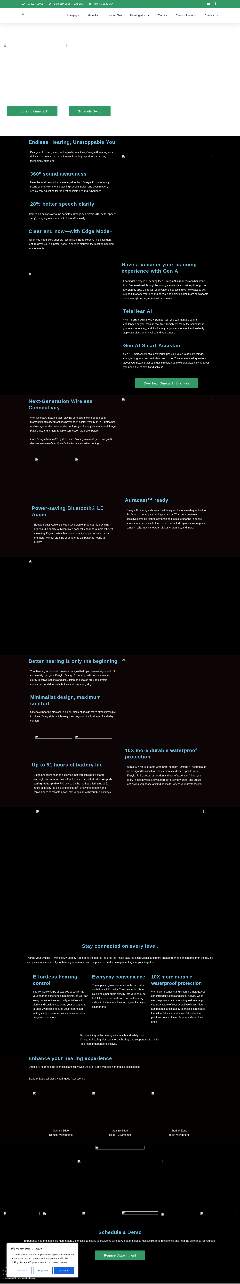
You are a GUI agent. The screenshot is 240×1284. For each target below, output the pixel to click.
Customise (21, 1270)
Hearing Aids (138, 15)
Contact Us (211, 15)
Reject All (43, 1270)
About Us (92, 15)
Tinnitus (163, 15)
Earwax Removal (186, 15)
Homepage (72, 15)
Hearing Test (114, 15)
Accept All (64, 1270)
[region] (42, 1260)
